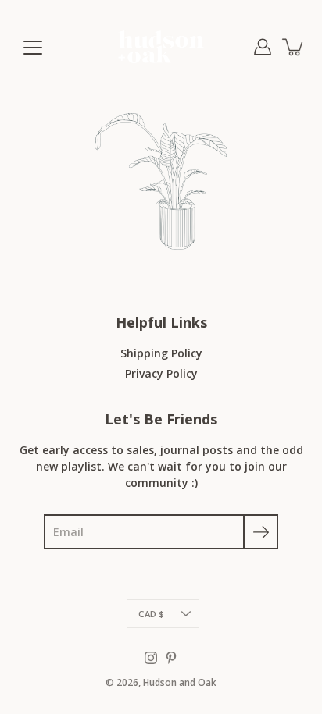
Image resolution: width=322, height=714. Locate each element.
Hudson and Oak (179, 682)
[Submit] (260, 531)
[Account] (262, 46)
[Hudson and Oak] (161, 47)
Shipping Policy (161, 353)
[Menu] (33, 47)
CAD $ (150, 614)
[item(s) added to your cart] (293, 46)
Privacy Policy (161, 373)
